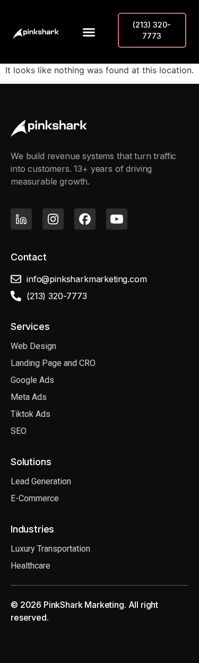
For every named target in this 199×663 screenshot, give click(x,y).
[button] (88, 32)
